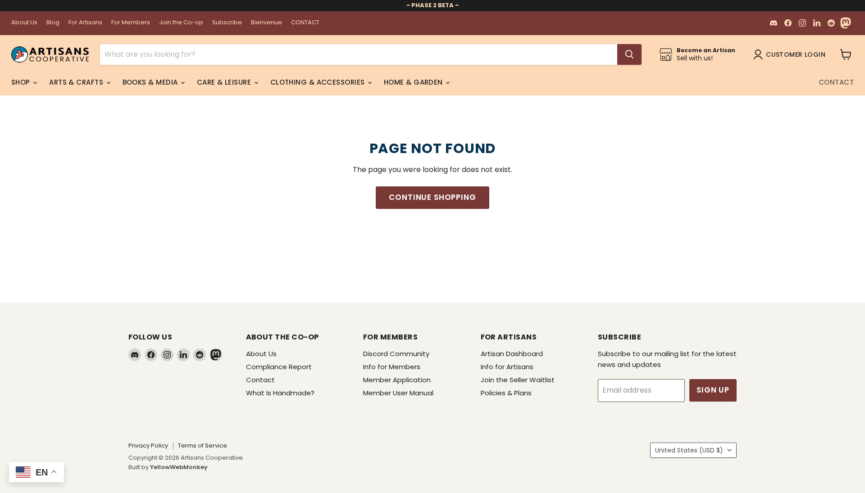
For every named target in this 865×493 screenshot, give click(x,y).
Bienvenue (266, 22)
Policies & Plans (506, 393)
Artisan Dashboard (512, 353)
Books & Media (151, 82)
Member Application (397, 379)
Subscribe (227, 22)
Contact (836, 82)
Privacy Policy (148, 445)
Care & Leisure (225, 82)
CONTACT (305, 22)
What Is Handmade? (280, 393)
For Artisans (85, 22)
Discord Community (396, 353)
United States (689, 450)
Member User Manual (398, 393)
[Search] (629, 54)
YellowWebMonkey (179, 467)
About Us (24, 22)
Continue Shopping (432, 197)
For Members (130, 22)
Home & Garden (414, 82)
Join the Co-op (181, 22)
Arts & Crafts (77, 82)
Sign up (713, 389)
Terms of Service (202, 445)
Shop (21, 82)
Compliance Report (279, 366)
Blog (52, 22)
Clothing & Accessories (318, 82)
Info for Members (391, 366)
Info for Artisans (507, 366)
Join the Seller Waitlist (518, 379)
